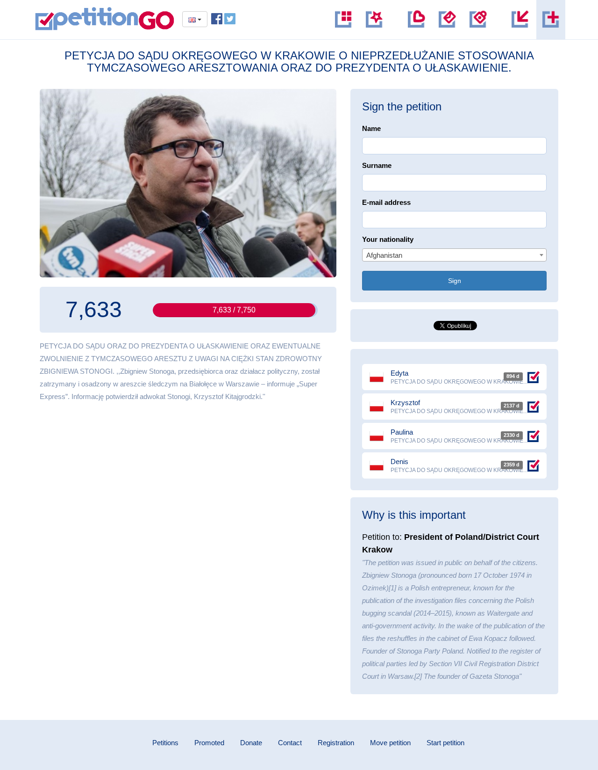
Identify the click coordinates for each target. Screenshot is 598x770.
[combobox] (454, 255)
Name (371, 128)
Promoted (209, 743)
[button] (477, 19)
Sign (454, 280)
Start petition (445, 743)
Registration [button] (336, 743)
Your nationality (387, 239)
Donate (251, 743)
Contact (290, 743)
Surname (377, 165)
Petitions (165, 743)
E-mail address (386, 202)
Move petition (390, 743)
